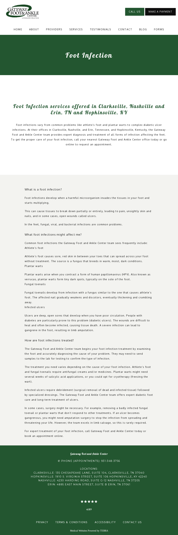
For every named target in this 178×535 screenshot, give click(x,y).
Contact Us (132, 522)
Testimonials (100, 29)
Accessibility (105, 522)
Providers (54, 29)
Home (18, 29)
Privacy (42, 522)
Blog (143, 29)
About (34, 29)
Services (76, 29)
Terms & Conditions (71, 522)
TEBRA (104, 530)
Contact (125, 29)
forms (159, 29)
